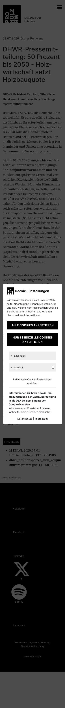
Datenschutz (24, 418)
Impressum (41, 418)
